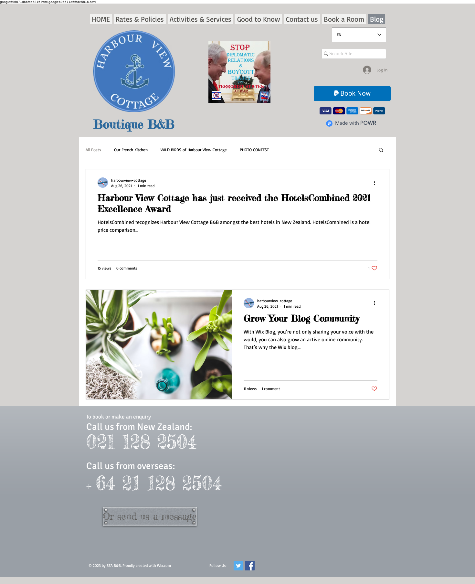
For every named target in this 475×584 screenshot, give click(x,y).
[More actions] (376, 182)
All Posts (93, 149)
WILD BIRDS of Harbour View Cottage (194, 149)
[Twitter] (238, 565)
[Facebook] (250, 565)
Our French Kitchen (131, 149)
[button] (140, 19)
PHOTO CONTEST (254, 149)
